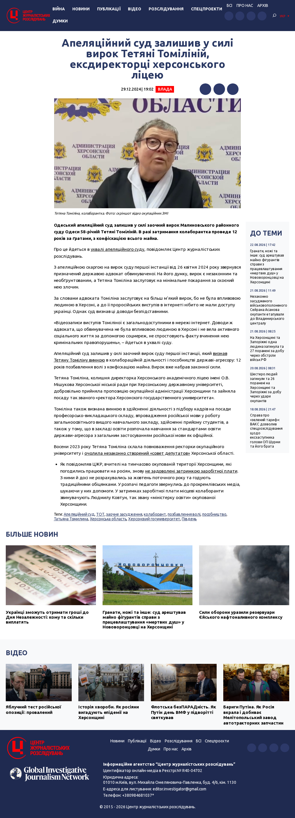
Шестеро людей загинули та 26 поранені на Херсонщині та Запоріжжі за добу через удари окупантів (265, 387)
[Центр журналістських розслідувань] (28, 15)
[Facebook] (205, 89)
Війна (58, 9)
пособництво (214, 514)
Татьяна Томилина (71, 519)
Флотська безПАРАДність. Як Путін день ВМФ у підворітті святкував (183, 712)
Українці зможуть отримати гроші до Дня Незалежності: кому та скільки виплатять (47, 617)
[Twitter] (219, 89)
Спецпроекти (206, 9)
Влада (165, 89)
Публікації (109, 9)
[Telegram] (233, 89)
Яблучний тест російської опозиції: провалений (33, 709)
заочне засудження (124, 514)
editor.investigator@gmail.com (179, 789)
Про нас (245, 5)
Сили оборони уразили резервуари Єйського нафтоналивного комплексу (240, 615)
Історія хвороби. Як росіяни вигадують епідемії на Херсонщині (108, 712)
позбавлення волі (184, 514)
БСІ (229, 5)
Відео (134, 9)
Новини (81, 9)
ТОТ (100, 514)
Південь (189, 519)
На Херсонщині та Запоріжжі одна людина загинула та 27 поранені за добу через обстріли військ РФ (267, 349)
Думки (60, 21)
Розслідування (166, 9)
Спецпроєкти (217, 741)
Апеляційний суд (79, 514)
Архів (262, 5)
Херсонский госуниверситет (154, 519)
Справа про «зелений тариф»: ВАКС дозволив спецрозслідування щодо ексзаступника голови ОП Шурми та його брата (266, 430)
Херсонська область (108, 519)
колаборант (155, 514)
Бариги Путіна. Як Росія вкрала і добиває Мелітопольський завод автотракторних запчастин (253, 714)
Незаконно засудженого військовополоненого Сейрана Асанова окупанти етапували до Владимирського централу (268, 310)
